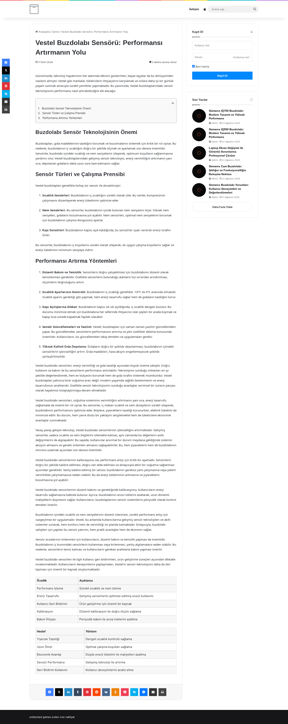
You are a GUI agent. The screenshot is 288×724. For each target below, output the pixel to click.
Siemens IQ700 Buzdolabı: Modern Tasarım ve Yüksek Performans (227, 114)
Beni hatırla (202, 66)
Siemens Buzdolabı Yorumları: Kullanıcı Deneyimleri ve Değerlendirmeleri (229, 188)
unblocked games (40, 717)
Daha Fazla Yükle (222, 207)
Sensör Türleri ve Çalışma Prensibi (63, 113)
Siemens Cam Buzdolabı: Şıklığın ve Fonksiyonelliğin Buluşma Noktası (227, 170)
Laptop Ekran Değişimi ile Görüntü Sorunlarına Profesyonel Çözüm (226, 151)
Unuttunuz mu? (241, 57)
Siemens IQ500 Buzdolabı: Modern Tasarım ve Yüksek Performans (227, 133)
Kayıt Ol (222, 75)
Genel (55, 31)
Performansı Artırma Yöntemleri (62, 118)
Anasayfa (44, 31)
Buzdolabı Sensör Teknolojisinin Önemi (66, 108)
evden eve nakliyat (63, 717)
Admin (215, 123)
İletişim (194, 9)
